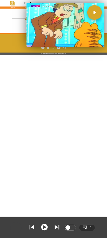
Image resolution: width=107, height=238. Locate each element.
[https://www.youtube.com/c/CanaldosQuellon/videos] (59, 49)
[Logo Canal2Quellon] (12, 5)
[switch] (70, 227)
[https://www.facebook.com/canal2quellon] (43, 49)
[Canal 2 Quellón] (25, 3)
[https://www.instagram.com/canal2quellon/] (53, 49)
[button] (94, 12)
